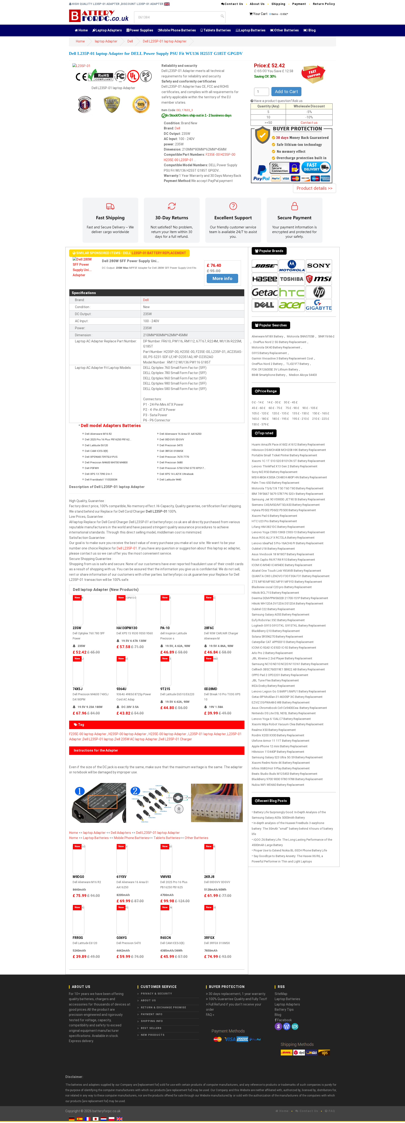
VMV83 (165, 877)
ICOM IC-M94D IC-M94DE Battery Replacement (282, 565)
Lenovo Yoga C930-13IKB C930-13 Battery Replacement (288, 532)
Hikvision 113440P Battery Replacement (278, 751)
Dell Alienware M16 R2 (98, 433)
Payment (299, 4)
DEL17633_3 (184, 110)
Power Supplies (141, 30)
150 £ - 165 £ (320, 413)
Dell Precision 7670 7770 (174, 456)
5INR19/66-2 (326, 336)
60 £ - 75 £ (275, 408)
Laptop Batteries (252, 30)
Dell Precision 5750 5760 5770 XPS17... (183, 468)
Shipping (278, 4)
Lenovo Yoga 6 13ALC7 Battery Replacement (281, 719)
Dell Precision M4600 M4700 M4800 (106, 462)
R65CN (165, 938)
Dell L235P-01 (127, 548)
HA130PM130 (126, 628)
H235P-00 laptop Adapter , (128, 734)
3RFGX (209, 938)
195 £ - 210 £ (300, 418)
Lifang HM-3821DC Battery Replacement (278, 527)
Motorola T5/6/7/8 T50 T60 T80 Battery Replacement (287, 488)
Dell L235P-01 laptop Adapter (165, 41)
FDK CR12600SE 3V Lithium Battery (275, 369)
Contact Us (234, 4)
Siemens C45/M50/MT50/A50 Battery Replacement (286, 505)
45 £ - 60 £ (259, 408)
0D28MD (210, 689)
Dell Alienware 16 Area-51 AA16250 (180, 433)
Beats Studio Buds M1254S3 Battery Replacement (284, 773)
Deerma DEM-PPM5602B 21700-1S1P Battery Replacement (290, 598)
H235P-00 (228, 154)
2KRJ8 (209, 877)
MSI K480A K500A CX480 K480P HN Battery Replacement (289, 477)
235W (77, 628)
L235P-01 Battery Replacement (159, 253)
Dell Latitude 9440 (170, 479)
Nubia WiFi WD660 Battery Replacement (278, 784)
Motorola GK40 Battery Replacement (276, 347)
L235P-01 (186, 160)
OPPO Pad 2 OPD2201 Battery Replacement (280, 675)
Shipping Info (152, 1021)
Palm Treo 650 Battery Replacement (275, 482)
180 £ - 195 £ (280, 418)
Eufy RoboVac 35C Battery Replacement (278, 620)
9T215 (165, 689)
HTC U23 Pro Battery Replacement (274, 521)
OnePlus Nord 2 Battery (267, 364)
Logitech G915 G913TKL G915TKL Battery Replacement (289, 625)
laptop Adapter (106, 41)
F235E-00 (213, 154)
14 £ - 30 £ (274, 402)
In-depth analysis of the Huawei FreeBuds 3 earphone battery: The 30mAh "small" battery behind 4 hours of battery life (292, 828)
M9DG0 (78, 877)
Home (83, 30)
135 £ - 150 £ (300, 413)
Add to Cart (286, 91)
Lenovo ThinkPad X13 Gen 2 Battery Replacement (284, 466)
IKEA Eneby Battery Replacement (273, 686)
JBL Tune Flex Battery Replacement (275, 680)
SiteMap (281, 994)
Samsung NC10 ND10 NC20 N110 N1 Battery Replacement (290, 664)
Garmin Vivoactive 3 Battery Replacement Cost (282, 358)
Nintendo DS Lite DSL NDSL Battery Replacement (284, 713)
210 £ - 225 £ (320, 418)
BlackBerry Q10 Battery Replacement (276, 631)
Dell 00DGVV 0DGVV (172, 439)
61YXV (121, 877)
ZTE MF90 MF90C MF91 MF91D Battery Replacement (287, 581)
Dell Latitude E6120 (96, 445)
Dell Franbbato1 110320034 (101, 479)
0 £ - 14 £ (258, 402)
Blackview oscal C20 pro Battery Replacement (282, 587)
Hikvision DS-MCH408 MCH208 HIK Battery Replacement (289, 450)
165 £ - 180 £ (260, 418)
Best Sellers (151, 1028)
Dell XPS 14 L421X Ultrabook (177, 474)
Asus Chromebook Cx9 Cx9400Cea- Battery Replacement (289, 708)
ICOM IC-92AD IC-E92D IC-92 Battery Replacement (284, 647)
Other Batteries (286, 30)
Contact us (309, 123)
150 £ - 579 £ (260, 424)
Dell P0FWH (92, 468)
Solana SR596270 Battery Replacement (277, 636)
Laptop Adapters (109, 30)
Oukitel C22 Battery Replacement (273, 609)
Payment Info (151, 1014)
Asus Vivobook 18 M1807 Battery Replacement (283, 554)
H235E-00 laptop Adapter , (168, 734)
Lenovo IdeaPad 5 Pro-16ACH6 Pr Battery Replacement (287, 543)
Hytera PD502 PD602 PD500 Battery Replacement (284, 510)
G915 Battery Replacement (269, 353)
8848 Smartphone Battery (268, 375)
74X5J (77, 689)
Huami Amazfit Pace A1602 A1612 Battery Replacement (288, 444)
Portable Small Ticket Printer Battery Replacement (284, 455)
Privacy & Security (156, 993)
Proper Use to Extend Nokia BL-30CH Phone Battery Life (290, 850)
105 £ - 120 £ (260, 413)
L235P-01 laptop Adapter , (207, 734)
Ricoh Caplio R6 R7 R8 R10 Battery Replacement (283, 559)
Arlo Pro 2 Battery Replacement (272, 653)
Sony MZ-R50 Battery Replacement (274, 472)
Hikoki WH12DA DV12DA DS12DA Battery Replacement (287, 603)
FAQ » (210, 1015)
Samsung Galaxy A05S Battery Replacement (280, 614)
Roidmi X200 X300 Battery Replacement (278, 735)
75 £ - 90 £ (292, 408)
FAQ (331, 1111)
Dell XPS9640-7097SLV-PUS (101, 456)
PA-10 (164, 628)
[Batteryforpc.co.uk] (98, 15)
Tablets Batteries (217, 30)
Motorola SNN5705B (300, 336)
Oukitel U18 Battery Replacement (273, 548)
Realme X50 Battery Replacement (274, 730)
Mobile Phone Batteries (177, 30)
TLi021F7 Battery (297, 364)
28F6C (209, 628)
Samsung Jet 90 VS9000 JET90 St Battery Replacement (288, 499)
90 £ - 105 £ (310, 408)
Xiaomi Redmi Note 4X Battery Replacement (281, 762)
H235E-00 (171, 160)
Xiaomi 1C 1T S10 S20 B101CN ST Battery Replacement (288, 461)
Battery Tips (284, 1009)
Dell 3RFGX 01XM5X (171, 451)
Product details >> (314, 188)
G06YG (121, 938)
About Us (257, 4)
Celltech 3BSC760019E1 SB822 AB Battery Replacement (288, 669)
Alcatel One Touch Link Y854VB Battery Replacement (286, 570)
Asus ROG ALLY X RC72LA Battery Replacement (283, 537)
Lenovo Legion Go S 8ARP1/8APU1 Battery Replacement (289, 691)
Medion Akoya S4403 (303, 375)
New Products (153, 1034)
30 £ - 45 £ (291, 402)
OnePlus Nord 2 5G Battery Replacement (279, 342)
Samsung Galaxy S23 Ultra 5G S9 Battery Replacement (287, 757)
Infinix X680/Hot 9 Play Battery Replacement (281, 768)
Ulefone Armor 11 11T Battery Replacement (280, 740)
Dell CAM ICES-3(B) (96, 451)
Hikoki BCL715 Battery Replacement (275, 592)
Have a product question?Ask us (278, 101)
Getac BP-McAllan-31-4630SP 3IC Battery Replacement (287, 697)
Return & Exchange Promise (163, 1007)
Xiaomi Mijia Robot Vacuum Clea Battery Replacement (287, 724)
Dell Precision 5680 (171, 462)
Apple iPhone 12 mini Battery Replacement (280, 746)
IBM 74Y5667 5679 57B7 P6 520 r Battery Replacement (287, 493)
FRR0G (78, 938)
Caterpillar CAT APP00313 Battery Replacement (283, 642)
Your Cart (260, 14)
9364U (121, 689)
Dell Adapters (121, 833)
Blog (312, 30)
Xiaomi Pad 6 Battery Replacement (274, 516)
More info (222, 278)
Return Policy (324, 4)
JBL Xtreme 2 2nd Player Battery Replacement (282, 658)
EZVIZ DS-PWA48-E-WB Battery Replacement (281, 702)
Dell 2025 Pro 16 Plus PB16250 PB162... (108, 439)
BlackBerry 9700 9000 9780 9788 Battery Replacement (287, 779)
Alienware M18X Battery (267, 336)
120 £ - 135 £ (280, 413)
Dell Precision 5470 (171, 445)
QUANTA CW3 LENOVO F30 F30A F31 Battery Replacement (291, 576)
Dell (130, 41)
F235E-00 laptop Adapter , (88, 734)
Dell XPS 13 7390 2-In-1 (98, 474)
